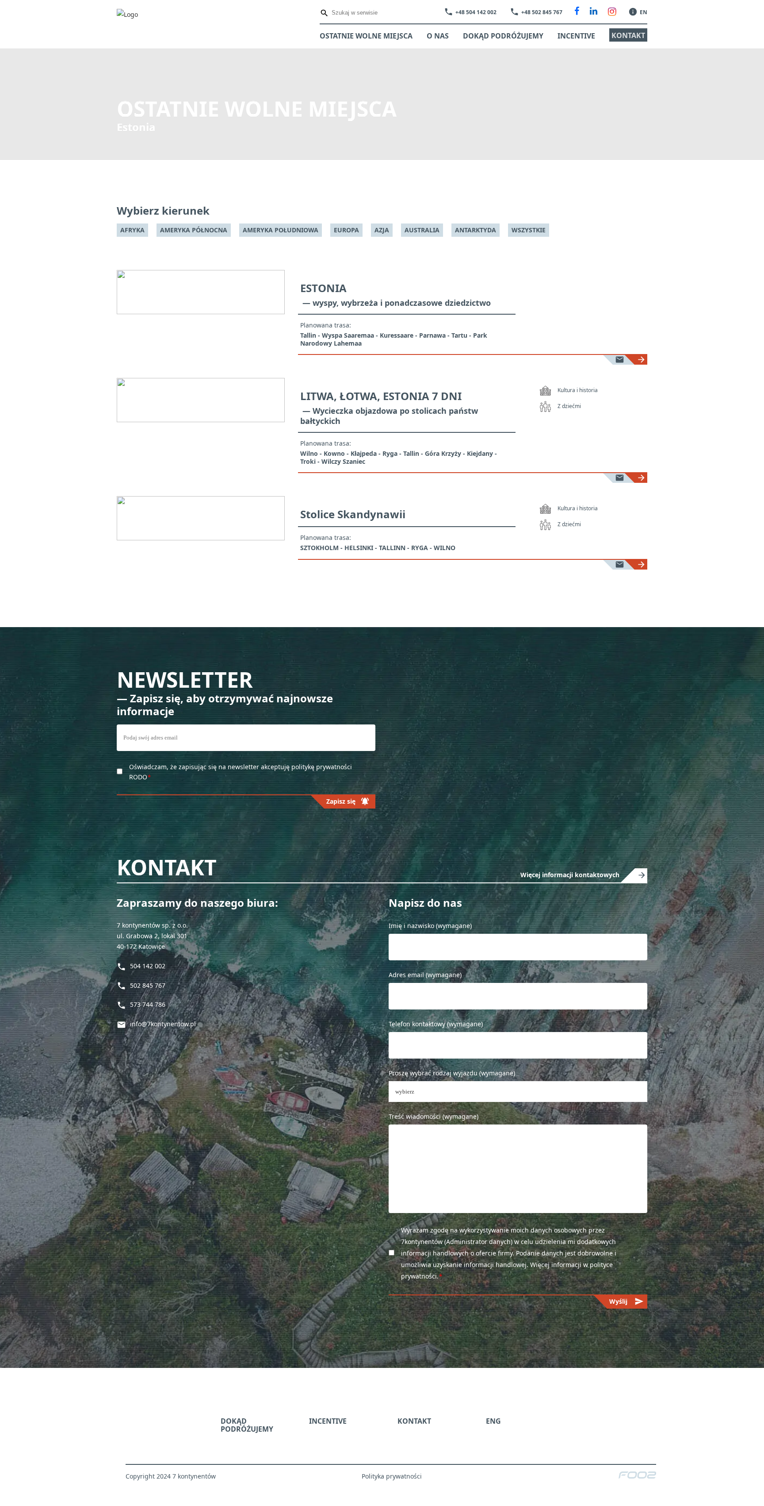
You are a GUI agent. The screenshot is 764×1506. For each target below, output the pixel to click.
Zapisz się (511, 794)
